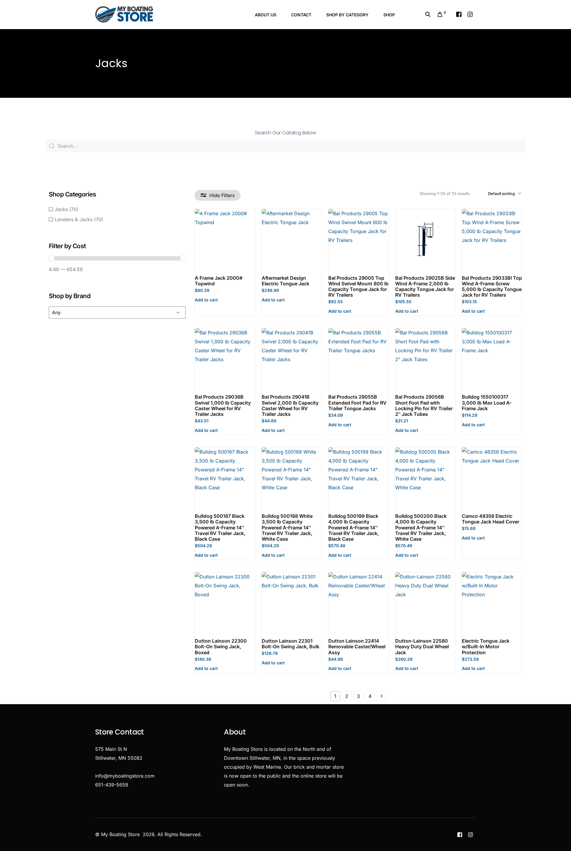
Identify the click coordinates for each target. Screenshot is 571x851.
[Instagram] (470, 14)
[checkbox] (117, 209)
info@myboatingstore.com (125, 776)
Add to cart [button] (206, 299)
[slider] (51, 258)
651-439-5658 (111, 785)
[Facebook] (459, 14)
